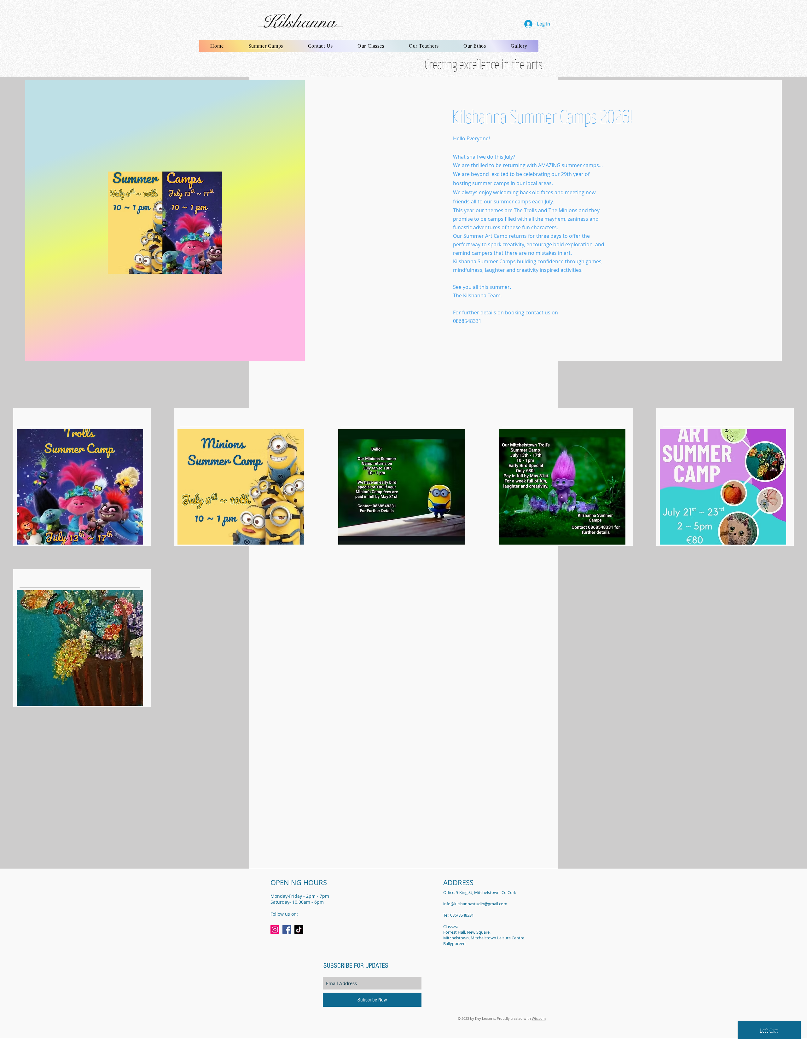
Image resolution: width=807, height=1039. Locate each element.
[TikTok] (298, 929)
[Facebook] (286, 929)
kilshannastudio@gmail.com (480, 904)
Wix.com (539, 1018)
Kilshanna (299, 22)
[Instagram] (274, 929)
